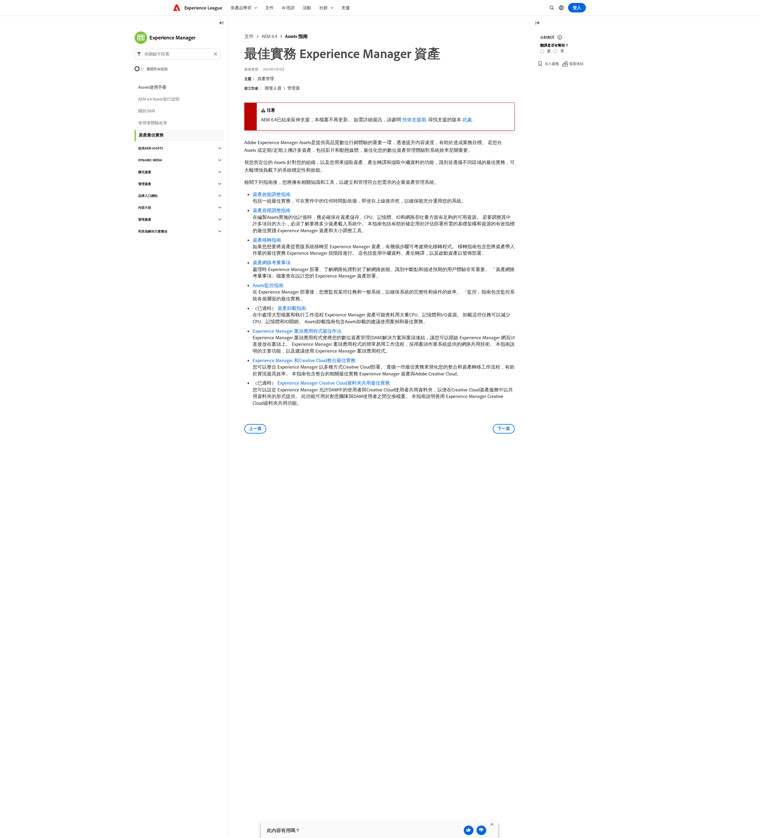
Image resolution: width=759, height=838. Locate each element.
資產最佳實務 (151, 135)
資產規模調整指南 (272, 210)
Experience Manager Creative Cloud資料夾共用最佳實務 (334, 383)
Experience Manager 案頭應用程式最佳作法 (297, 331)
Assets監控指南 (268, 285)
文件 (249, 36)
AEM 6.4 (269, 36)
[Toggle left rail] (221, 23)
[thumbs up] (468, 830)
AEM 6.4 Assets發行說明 (158, 99)
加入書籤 (552, 63)
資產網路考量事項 (272, 262)
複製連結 (576, 63)
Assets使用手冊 (152, 87)
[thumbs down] (481, 830)
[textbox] (177, 54)
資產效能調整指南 (272, 194)
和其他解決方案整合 (153, 231)
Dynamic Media (150, 160)
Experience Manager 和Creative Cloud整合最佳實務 (304, 360)
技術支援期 (414, 119)
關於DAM (146, 111)
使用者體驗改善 (152, 122)
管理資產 (144, 184)
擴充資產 (144, 172)
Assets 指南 (296, 36)
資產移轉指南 (267, 240)
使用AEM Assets (150, 148)
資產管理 (265, 78)
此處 (467, 119)
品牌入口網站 (148, 196)
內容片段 (144, 207)
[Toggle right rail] (537, 23)
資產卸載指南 (292, 308)
